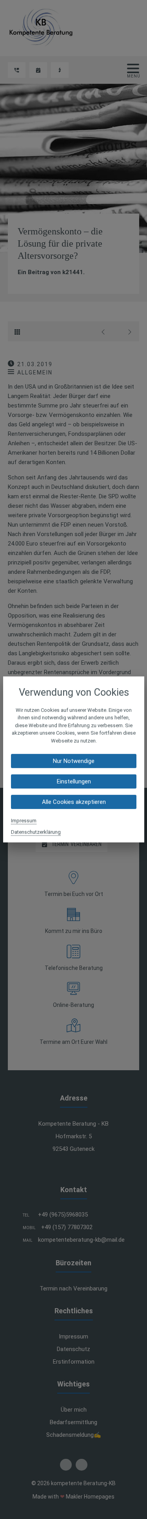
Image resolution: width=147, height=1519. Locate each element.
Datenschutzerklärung (36, 832)
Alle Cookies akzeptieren (73, 802)
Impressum (23, 821)
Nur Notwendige (73, 761)
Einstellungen (73, 781)
